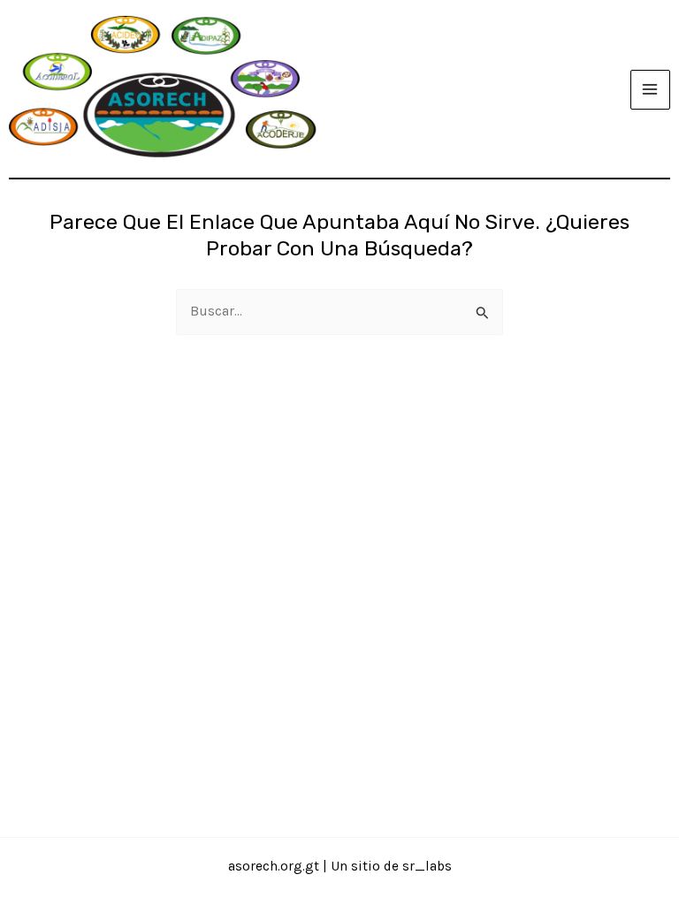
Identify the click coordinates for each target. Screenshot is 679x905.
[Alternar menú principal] (650, 90)
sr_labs (427, 866)
